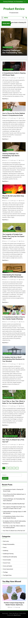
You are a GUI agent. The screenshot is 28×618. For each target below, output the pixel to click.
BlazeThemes (17, 615)
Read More (4, 98)
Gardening (6, 313)
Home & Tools (6, 563)
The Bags (5, 572)
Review (5, 78)
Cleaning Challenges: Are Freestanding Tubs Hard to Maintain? (10, 155)
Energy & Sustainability (9, 230)
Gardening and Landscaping (10, 436)
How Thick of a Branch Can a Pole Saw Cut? (14, 530)
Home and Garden (8, 271)
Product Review (14, 9)
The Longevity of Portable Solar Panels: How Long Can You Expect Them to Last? (13, 236)
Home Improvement (8, 69)
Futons (4, 547)
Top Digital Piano (7, 575)
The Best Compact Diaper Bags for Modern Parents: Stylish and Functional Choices (14, 605)
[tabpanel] (14, 596)
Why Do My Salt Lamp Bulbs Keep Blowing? (14, 1)
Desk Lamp (6, 541)
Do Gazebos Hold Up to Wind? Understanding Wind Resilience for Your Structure (13, 359)
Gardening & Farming (9, 397)
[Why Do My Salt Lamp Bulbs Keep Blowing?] (14, 42)
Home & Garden (7, 47)
